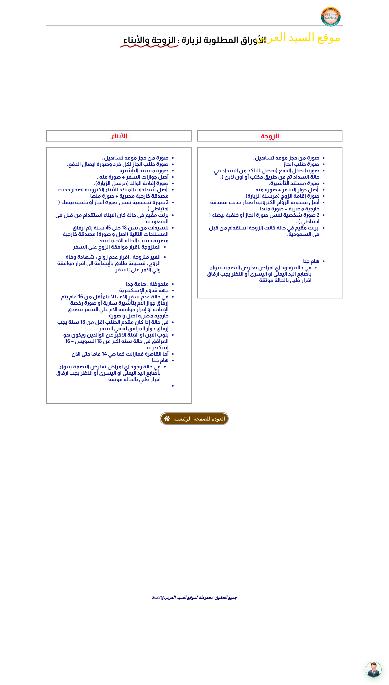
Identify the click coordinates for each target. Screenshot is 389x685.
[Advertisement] (194, 85)
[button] (374, 670)
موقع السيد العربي (298, 37)
